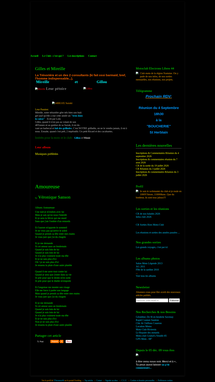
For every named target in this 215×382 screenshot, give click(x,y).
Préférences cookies (165, 380)
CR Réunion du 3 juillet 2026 (150, 168)
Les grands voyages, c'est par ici (152, 247)
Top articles (89, 380)
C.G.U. (124, 380)
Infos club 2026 (143, 217)
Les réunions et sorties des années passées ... (158, 232)
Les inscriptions (76, 56)
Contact (92, 56)
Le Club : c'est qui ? (53, 56)
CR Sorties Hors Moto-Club (150, 224)
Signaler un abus (111, 380)
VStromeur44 (59, 380)
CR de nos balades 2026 (148, 213)
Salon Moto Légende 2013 (149, 263)
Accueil (34, 56)
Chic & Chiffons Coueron (149, 323)
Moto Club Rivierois (146, 329)
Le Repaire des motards (147, 332)
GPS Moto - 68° (144, 339)
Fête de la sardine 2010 (147, 269)
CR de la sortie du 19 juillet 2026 (152, 165)
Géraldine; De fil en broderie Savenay (154, 317)
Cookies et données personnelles (142, 380)
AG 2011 (140, 266)
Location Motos (144, 326)
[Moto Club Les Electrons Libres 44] (137, 73)
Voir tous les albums (146, 276)
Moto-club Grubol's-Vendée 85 (151, 335)
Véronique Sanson (54, 197)
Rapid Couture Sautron (147, 320)
